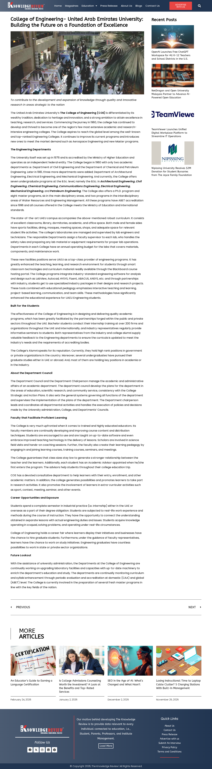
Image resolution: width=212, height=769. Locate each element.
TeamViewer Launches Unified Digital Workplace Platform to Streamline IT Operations (169, 133)
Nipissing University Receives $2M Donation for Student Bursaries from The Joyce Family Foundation (172, 172)
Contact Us (152, 5)
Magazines (71, 5)
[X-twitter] (36, 749)
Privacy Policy (169, 747)
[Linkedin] (48, 749)
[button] (199, 6)
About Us (126, 5)
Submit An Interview (170, 743)
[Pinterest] (54, 749)
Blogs (138, 5)
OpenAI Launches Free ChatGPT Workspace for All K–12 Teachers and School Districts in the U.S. (171, 55)
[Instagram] (42, 749)
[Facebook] (30, 749)
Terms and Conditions (170, 751)
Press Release (109, 5)
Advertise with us (169, 738)
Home (58, 5)
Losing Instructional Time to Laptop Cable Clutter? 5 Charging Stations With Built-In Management (178, 684)
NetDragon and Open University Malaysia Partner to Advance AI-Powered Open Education (171, 94)
